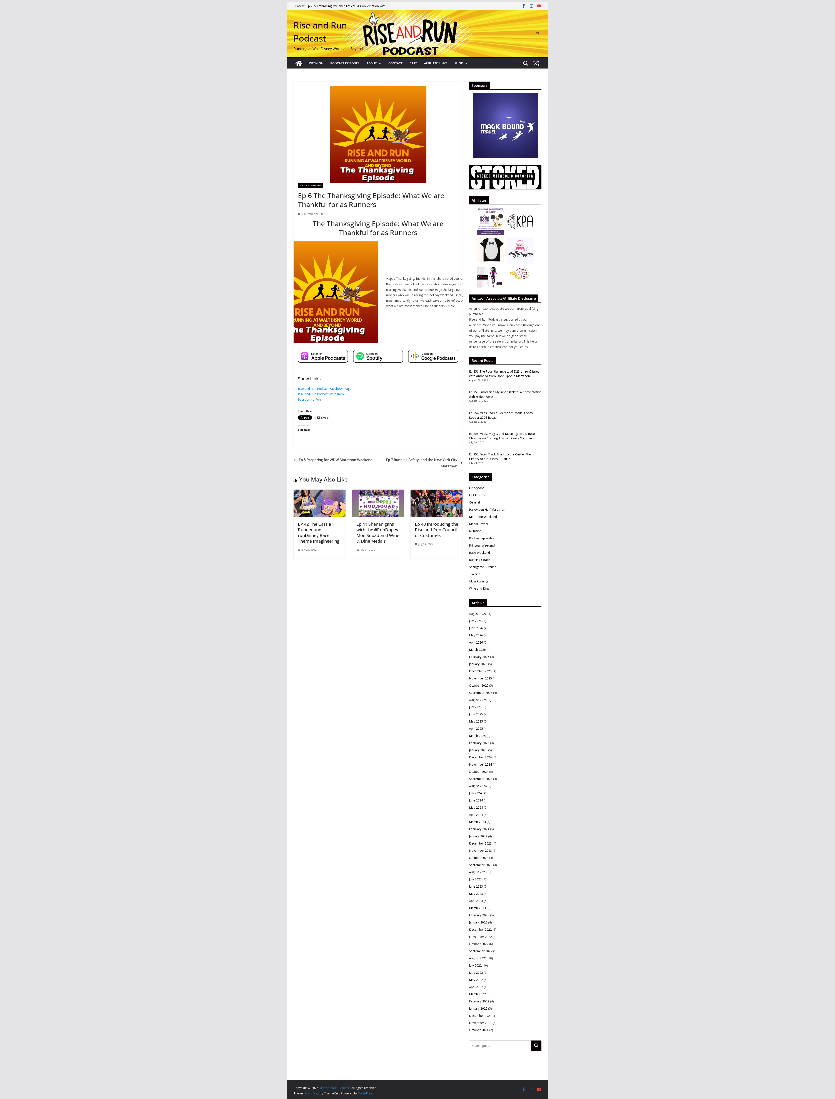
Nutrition (475, 531)
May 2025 (476, 721)
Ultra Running (478, 581)
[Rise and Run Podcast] (299, 63)
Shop (458, 63)
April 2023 (476, 901)
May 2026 (476, 635)
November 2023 (480, 850)
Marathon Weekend (483, 517)
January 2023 (478, 922)
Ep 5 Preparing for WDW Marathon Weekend (335, 459)
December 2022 (480, 929)
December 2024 (480, 757)
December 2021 (480, 1016)
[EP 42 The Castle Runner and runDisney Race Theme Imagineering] (320, 492)
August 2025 (478, 700)
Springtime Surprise (482, 567)
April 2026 (476, 642)
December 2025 (480, 671)
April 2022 (476, 987)
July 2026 (475, 621)
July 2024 (475, 793)
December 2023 (480, 843)
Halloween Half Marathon (487, 509)
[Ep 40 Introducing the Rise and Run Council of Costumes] (437, 492)
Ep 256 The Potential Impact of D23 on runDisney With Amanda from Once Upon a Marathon (345, 8)
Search (536, 1045)
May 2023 (476, 894)
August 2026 (478, 614)
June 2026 (476, 628)
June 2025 (476, 714)
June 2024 (476, 800)
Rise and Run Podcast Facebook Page (324, 388)
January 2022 (478, 1008)
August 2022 (478, 958)
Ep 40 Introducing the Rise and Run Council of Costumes (436, 529)
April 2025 (476, 728)
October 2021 (478, 1030)
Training (474, 574)
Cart (413, 63)
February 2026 (479, 657)
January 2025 (478, 750)
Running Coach (479, 560)
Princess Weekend (482, 545)
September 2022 (480, 951)
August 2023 (478, 872)
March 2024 (477, 822)
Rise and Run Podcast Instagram (321, 394)
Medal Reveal (478, 524)
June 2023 (476, 886)
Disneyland (476, 488)
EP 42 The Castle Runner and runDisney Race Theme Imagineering (318, 532)
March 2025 (477, 736)
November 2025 (480, 678)
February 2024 (479, 829)
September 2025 (480, 693)
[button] (379, 63)
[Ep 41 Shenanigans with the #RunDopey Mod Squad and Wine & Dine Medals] (378, 492)
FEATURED (477, 495)
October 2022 (478, 944)
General (474, 502)
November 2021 (480, 1023)
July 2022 (475, 965)
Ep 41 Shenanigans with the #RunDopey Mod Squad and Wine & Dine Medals (377, 532)
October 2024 (478, 771)
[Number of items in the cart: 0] (537, 33)
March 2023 (477, 908)
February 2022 (479, 1001)
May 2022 (476, 980)
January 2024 (478, 836)
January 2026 (478, 664)
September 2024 (480, 779)
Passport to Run (309, 399)
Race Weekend (479, 552)
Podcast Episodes (344, 63)
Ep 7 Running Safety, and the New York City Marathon (421, 462)
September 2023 (480, 865)
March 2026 (477, 649)
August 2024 (478, 786)
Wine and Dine (479, 588)
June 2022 (476, 972)
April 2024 (476, 815)
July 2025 (475, 707)
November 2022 (480, 937)
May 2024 (476, 807)
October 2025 (478, 685)
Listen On (315, 63)
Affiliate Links (436, 63)
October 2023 (478, 858)
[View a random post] (536, 63)
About (371, 63)
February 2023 (479, 915)
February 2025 (479, 743)
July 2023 (475, 879)
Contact (395, 63)
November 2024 (480, 764)
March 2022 (477, 994)
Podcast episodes (310, 185)
